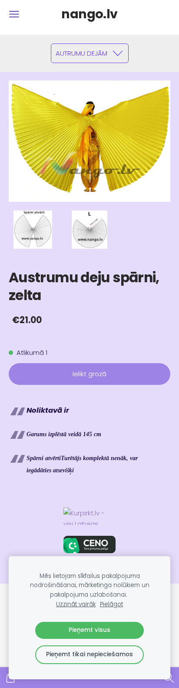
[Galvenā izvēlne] (14, 14)
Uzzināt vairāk (76, 604)
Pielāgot (111, 604)
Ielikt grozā (89, 373)
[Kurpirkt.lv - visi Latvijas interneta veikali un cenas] (89, 516)
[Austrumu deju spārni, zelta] (33, 229)
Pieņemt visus (89, 630)
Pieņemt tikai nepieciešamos (89, 654)
